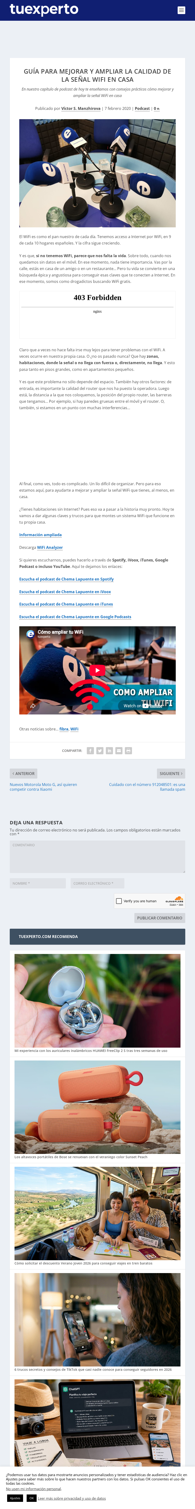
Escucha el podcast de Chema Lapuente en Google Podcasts (75, 616)
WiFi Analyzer (50, 547)
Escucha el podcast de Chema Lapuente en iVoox (65, 591)
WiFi (74, 729)
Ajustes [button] (15, 1498)
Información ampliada (40, 534)
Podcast (142, 108)
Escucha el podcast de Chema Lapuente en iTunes (66, 604)
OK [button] (31, 1498)
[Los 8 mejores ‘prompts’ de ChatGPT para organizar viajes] (97, 1426)
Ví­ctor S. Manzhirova (81, 108)
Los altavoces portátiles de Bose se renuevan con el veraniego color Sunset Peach (81, 1157)
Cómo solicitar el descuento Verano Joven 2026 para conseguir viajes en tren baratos (83, 1263)
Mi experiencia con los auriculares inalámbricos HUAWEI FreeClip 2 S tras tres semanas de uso (91, 1050)
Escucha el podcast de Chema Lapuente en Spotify (66, 579)
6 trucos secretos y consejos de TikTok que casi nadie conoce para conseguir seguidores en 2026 (93, 1369)
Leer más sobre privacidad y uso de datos (72, 1498)
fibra (63, 729)
